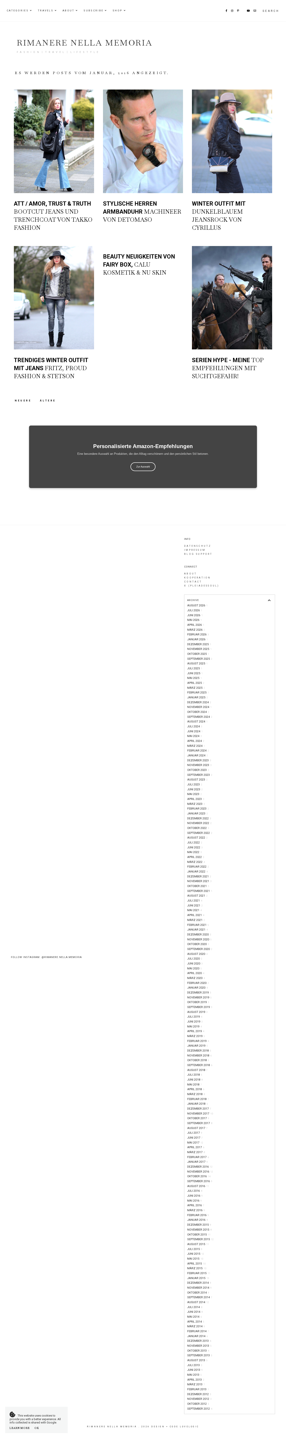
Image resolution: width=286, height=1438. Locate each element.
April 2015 (196, 1263)
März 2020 (196, 978)
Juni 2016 (195, 1195)
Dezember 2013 (199, 1340)
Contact (193, 581)
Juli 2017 (194, 1132)
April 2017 (195, 1147)
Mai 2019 (194, 1026)
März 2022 (196, 862)
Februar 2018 (198, 1099)
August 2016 (198, 1186)
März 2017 (196, 1152)
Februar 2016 (198, 1215)
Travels (45, 10)
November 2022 (199, 823)
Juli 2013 (194, 1365)
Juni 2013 (195, 1369)
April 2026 (195, 624)
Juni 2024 (195, 731)
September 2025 (199, 658)
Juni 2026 (195, 615)
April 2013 (195, 1379)
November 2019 (199, 997)
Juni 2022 (195, 847)
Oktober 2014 (198, 1292)
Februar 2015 (198, 1273)
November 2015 (199, 1229)
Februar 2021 (198, 925)
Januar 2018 (197, 1103)
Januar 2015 (198, 1278)
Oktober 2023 (198, 770)
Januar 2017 (197, 1161)
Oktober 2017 (198, 1118)
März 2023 (196, 804)
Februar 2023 (198, 808)
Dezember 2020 (199, 934)
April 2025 (195, 683)
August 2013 (197, 1360)
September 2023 (199, 774)
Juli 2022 (194, 842)
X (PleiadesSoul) (201, 585)
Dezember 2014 (199, 1282)
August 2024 (197, 721)
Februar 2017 (198, 1157)
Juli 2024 (194, 726)
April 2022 (195, 857)
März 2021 (196, 920)
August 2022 (197, 837)
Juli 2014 (194, 1307)
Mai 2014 (194, 1316)
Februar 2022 (198, 866)
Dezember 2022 (199, 818)
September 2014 (199, 1297)
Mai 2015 (195, 1258)
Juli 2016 (194, 1190)
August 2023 (197, 779)
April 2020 (195, 973)
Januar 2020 (197, 987)
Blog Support (198, 554)
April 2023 (195, 799)
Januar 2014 (197, 1336)
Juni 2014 (195, 1311)
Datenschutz (197, 546)
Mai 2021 (194, 910)
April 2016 (195, 1205)
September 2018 (199, 1065)
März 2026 (196, 629)
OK (36, 1428)
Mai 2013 (194, 1374)
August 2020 (197, 954)
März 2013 (196, 1384)
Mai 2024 (194, 736)
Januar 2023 (197, 813)
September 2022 (199, 833)
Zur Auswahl (143, 466)
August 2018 (197, 1070)
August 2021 (197, 895)
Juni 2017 (195, 1137)
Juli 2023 (194, 784)
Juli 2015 (194, 1249)
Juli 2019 (194, 1016)
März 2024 (196, 745)
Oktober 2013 (198, 1350)
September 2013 (199, 1355)
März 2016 (196, 1210)
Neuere (24, 400)
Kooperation (197, 577)
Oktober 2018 (198, 1060)
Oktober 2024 (198, 712)
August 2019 (197, 1012)
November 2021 (199, 881)
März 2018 (196, 1094)
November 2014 (199, 1287)
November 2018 (199, 1055)
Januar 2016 (197, 1219)
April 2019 (195, 1031)
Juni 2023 (195, 789)
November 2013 (199, 1345)
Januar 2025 (197, 697)
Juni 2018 (195, 1079)
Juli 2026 (194, 610)
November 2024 (199, 707)
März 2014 (196, 1326)
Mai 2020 (194, 968)
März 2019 (196, 1036)
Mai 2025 (194, 678)
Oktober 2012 (198, 1403)
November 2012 (199, 1398)
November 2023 (199, 765)
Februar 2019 (198, 1041)
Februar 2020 (198, 983)
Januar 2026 (197, 639)
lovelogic (189, 1426)
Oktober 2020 (198, 944)
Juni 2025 (195, 673)
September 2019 (199, 1007)
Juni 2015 (195, 1253)
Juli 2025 (194, 668)
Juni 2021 (195, 905)
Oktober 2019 (198, 1002)
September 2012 (199, 1408)
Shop (117, 10)
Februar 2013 (198, 1389)
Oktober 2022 (198, 828)
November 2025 (199, 649)
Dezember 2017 (199, 1108)
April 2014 (195, 1321)
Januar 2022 (197, 871)
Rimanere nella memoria (84, 43)
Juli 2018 (194, 1074)
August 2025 (197, 663)
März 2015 (196, 1268)
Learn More (19, 1428)
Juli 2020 (194, 958)
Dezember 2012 (199, 1394)
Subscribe (93, 10)
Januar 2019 (197, 1045)
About (69, 10)
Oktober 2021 (198, 886)
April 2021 (195, 915)
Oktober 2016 (198, 1176)
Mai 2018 (194, 1084)
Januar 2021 (197, 929)
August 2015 (198, 1244)
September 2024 (199, 716)
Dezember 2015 (199, 1224)
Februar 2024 (198, 750)
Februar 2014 (198, 1331)
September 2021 (199, 891)
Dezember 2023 (199, 760)
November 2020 (199, 939)
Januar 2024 (197, 755)
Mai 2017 (195, 1142)
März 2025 (196, 687)
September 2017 (199, 1123)
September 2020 (199, 949)
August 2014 (198, 1302)
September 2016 (199, 1181)
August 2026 (197, 605)
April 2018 (195, 1089)
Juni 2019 (195, 1021)
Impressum (195, 550)
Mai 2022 (194, 852)
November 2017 (200, 1113)
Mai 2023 (194, 794)
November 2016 (200, 1171)
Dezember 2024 (199, 702)
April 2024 (195, 741)
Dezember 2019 (199, 992)
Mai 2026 (194, 620)
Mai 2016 (194, 1200)
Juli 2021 (194, 900)
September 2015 (200, 1239)
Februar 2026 (198, 634)
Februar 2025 (198, 692)
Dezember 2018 (199, 1050)
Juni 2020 (195, 963)
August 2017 (197, 1128)
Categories (18, 10)
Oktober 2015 (198, 1234)
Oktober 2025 (198, 653)
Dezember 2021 (199, 876)
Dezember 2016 (199, 1166)
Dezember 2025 (199, 644)
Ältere (48, 400)
